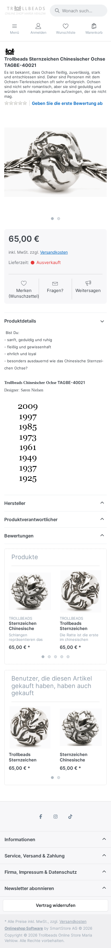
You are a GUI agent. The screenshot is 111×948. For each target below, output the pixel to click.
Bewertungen (19, 536)
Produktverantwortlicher (30, 519)
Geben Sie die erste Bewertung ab (67, 103)
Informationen (20, 839)
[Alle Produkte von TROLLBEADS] (9, 51)
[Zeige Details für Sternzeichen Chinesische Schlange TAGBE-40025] (30, 591)
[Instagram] (55, 816)
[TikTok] (70, 816)
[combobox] (78, 11)
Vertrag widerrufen (55, 905)
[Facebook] (41, 816)
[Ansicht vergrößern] (55, 162)
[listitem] (55, 162)
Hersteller (14, 503)
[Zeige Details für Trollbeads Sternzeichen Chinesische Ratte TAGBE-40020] (81, 591)
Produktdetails (20, 321)
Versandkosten (54, 252)
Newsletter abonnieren (29, 888)
